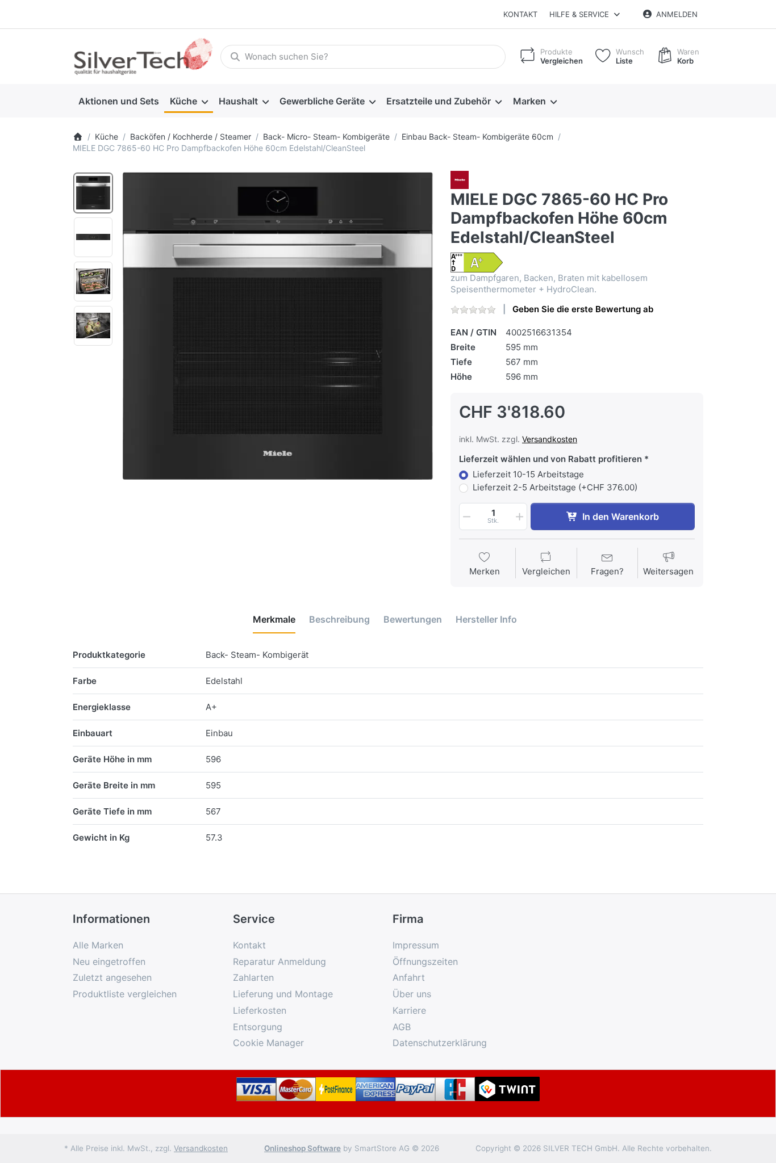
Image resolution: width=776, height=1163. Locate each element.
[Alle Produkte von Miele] (459, 179)
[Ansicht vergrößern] (278, 326)
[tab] (274, 619)
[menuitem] (118, 101)
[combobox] (363, 57)
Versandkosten (549, 439)
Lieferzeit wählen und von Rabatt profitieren (550, 459)
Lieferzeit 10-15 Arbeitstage (528, 474)
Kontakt (520, 14)
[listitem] (278, 326)
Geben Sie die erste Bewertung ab (582, 309)
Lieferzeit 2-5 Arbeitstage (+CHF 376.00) (555, 487)
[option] (93, 193)
